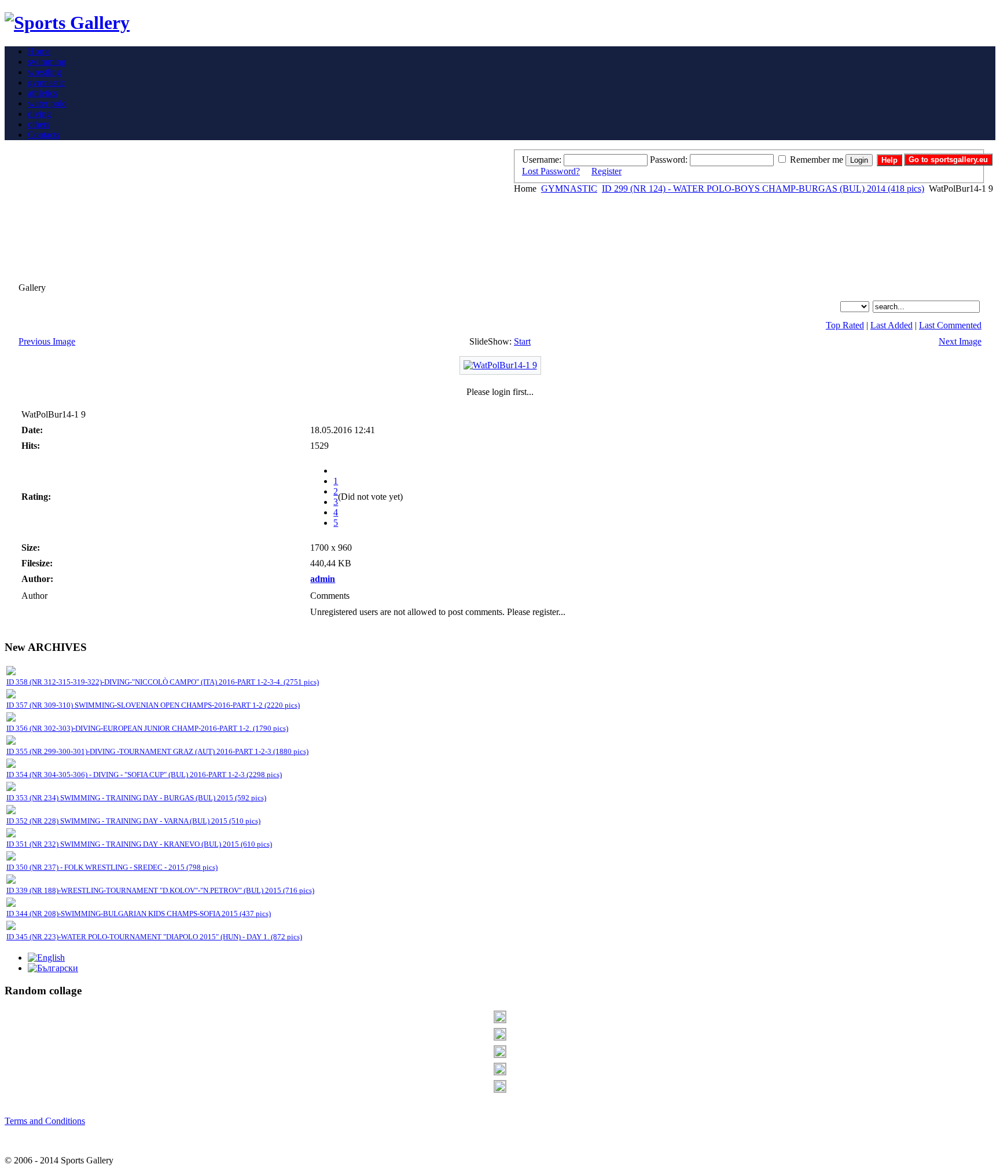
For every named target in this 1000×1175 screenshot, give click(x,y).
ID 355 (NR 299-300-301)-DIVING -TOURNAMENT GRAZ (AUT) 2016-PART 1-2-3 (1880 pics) (157, 751)
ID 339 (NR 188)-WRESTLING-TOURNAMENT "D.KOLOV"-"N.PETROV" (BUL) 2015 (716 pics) (160, 890)
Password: (669, 159)
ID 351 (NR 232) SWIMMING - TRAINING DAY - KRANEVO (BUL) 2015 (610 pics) (139, 844)
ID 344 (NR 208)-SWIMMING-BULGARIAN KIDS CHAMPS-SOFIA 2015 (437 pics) (138, 913)
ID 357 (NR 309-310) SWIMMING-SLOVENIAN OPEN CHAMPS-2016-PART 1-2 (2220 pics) (153, 705)
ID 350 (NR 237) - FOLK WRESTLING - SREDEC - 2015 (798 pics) (112, 867)
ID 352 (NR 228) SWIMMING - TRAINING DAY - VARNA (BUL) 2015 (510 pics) (133, 821)
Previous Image (47, 341)
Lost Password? (551, 171)
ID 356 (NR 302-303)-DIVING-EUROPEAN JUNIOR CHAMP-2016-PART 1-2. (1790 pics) (147, 728)
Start (522, 341)
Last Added (891, 325)
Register (606, 171)
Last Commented (950, 325)
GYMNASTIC (569, 188)
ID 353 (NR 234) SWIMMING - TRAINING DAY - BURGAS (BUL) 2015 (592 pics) (136, 797)
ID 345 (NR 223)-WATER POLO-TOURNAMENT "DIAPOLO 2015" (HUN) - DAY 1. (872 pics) (154, 936)
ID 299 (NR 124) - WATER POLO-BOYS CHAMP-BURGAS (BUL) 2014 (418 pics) (763, 188)
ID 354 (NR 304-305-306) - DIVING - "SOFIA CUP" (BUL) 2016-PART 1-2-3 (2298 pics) (144, 774)
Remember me (816, 159)
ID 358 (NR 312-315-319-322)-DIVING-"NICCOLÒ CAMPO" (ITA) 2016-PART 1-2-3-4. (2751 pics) (162, 682)
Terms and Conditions (45, 1121)
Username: (541, 159)
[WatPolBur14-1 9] (500, 365)
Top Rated (845, 325)
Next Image (960, 341)
